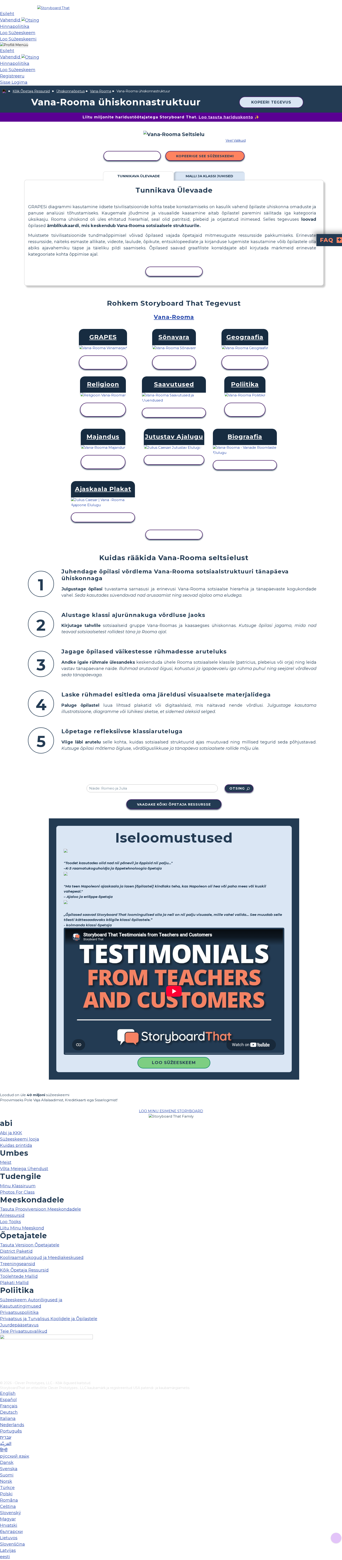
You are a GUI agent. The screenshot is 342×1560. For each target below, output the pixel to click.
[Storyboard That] (53, 8)
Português (11, 1431)
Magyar (8, 1519)
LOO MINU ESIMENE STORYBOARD (171, 1111)
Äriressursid (12, 1215)
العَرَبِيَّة (5, 1443)
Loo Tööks (10, 1221)
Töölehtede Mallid (19, 1276)
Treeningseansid (17, 1263)
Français (8, 1406)
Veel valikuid (236, 140)
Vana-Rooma (100, 91)
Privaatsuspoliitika (19, 1312)
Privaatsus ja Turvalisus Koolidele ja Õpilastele (48, 1318)
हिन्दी (3, 1450)
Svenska (8, 1468)
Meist (5, 1162)
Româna (9, 1500)
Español (8, 1399)
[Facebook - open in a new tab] (3, 1354)
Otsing (237, 788)
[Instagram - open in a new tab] (3, 1362)
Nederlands (12, 1424)
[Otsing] (30, 20)
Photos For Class (17, 1192)
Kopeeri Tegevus (271, 102)
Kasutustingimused (20, 1306)
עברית (5, 1437)
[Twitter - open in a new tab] (3, 1369)
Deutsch (9, 1412)
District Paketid (16, 1251)
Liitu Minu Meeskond (22, 1228)
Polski (6, 1493)
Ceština (8, 1506)
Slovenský (10, 1512)
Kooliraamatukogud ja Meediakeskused (42, 1257)
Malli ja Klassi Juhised (209, 176)
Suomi (6, 1475)
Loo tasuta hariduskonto (226, 117)
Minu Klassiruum (18, 1185)
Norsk (6, 1481)
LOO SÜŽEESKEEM (174, 1062)
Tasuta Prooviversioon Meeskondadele (40, 1209)
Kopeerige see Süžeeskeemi (205, 156)
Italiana (8, 1418)
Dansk (6, 1462)
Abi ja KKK (11, 1132)
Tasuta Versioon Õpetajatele (29, 1245)
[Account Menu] (14, 45)
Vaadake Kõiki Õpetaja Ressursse (174, 804)
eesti (5, 1556)
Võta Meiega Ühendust (24, 1168)
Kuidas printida (16, 1145)
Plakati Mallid (14, 1282)
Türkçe (7, 1487)
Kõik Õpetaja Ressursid (31, 91)
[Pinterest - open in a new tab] (3, 1377)
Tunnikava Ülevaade (138, 176)
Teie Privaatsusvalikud (23, 1331)
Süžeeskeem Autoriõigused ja (31, 1299)
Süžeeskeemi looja (19, 1139)
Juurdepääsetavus (19, 1325)
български (11, 1531)
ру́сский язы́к (14, 1456)
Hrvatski (8, 1525)
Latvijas (8, 1550)
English (8, 1393)
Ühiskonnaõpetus (70, 91)
